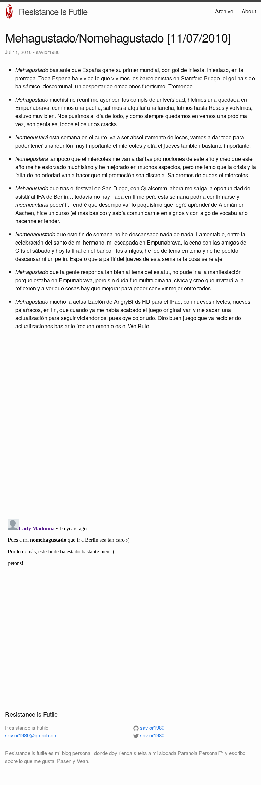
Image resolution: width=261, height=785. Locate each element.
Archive (224, 11)
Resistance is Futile (53, 11)
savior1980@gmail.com (31, 735)
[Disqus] (130, 425)
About (249, 11)
